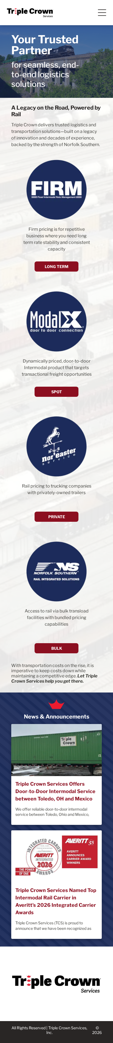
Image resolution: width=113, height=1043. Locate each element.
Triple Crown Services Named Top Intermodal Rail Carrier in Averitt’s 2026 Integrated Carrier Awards (55, 901)
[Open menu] (102, 12)
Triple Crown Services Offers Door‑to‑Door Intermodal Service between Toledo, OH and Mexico (55, 791)
